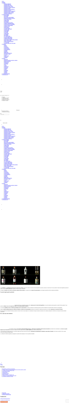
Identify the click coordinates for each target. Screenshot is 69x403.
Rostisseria (6, 70)
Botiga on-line (6, 62)
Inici (3, 1)
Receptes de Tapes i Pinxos (8, 12)
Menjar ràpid (6, 52)
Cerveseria (6, 46)
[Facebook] (4, 84)
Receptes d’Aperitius (7, 3)
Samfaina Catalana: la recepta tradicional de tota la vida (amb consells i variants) (14, 369)
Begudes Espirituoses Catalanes (9, 18)
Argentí (5, 45)
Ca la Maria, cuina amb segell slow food (8, 370)
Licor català (6, 32)
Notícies (3, 2)
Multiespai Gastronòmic (8, 53)
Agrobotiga (6, 59)
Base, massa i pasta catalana (9, 17)
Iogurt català (6, 31)
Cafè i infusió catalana (7, 19)
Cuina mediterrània (7, 49)
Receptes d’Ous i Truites (8, 5)
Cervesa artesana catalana (8, 22)
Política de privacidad (5, 393)
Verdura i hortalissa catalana (8, 41)
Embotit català (6, 27)
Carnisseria (6, 188)
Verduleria (5, 71)
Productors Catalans (5, 14)
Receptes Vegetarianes (8, 13)
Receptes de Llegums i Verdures (9, 7)
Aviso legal (4, 392)
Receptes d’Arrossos (7, 4)
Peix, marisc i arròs (7, 54)
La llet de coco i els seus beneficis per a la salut (9, 375)
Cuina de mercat (6, 48)
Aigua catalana (6, 15)
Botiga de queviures (7, 61)
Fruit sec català (6, 29)
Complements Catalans (6, 73)
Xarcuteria (5, 72)
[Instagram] (4, 79)
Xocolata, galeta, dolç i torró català (9, 43)
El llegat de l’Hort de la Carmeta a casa (8, 374)
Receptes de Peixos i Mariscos (9, 9)
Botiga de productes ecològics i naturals (10, 60)
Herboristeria (6, 66)
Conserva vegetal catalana (8, 25)
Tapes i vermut (6, 55)
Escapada (5, 50)
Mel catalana (6, 35)
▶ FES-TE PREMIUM (4, 401)
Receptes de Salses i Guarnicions (9, 11)
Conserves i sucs (7, 26)
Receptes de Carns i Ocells (8, 6)
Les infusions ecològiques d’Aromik (7, 376)
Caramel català (6, 20)
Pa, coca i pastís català (8, 37)
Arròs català (6, 16)
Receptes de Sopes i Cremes (9, 136)
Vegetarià (5, 57)
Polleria (5, 69)
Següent (1, 364)
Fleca (5, 64)
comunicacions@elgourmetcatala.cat (5, 398)
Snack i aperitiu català (7, 40)
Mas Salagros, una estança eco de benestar (8, 368)
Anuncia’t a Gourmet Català (6, 394)
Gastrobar (5, 51)
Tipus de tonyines (4, 372)
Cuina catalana (6, 47)
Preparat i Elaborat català (8, 162)
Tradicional (6, 56)
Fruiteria (5, 65)
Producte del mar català (8, 38)
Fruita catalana (6, 30)
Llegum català (6, 33)
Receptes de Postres (7, 10)
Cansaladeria (6, 63)
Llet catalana (6, 34)
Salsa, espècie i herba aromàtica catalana (11, 39)
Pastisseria (6, 67)
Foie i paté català (7, 28)
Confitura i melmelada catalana (9, 23)
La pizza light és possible (6, 371)
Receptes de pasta (7, 8)
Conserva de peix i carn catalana (9, 24)
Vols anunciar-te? (5, 74)
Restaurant (4, 44)
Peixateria (5, 68)
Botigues (3, 58)
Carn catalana (6, 21)
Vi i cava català (6, 42)
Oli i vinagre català (7, 36)
